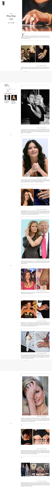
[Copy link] (11, 22)
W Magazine (11, 18)
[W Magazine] (3, 3)
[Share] (8, 22)
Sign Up (7, 85)
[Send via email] (13, 22)
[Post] (10, 22)
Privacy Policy (10, 89)
